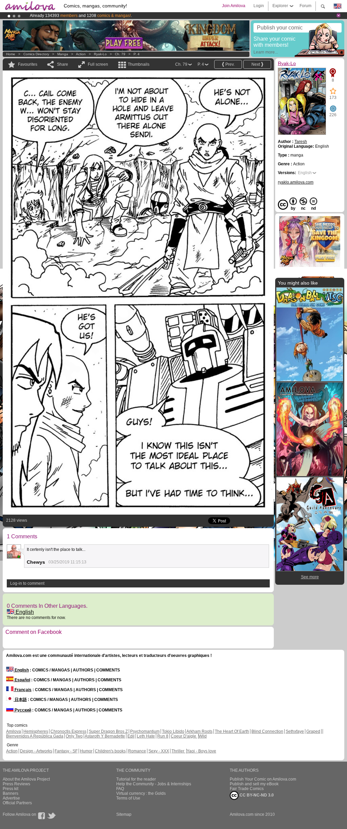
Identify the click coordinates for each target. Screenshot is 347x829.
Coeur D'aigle (184, 736)
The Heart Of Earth (232, 731)
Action (81, 54)
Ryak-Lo (100, 54)
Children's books (110, 751)
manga (62, 54)
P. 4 (137, 54)
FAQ (120, 788)
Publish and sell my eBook (254, 784)
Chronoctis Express (68, 731)
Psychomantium (145, 731)
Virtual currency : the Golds (141, 793)
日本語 (20, 699)
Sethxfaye (295, 731)
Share (62, 64)
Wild (203, 736)
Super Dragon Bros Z (108, 731)
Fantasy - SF (66, 751)
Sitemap (123, 814)
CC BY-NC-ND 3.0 (256, 795)
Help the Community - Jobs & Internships (153, 784)
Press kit (10, 788)
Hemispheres (35, 731)
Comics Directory (36, 54)
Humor (86, 751)
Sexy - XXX (158, 751)
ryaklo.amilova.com (295, 182)
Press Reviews (16, 784)
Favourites (27, 64)
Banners (10, 793)
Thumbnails (138, 64)
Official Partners (17, 803)
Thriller (178, 751)
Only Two (74, 736)
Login (258, 5)
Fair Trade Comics (247, 788)
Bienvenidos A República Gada (34, 736)
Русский (22, 710)
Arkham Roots (199, 731)
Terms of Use (128, 798)
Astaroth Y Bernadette (105, 736)
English (24, 612)
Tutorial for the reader (136, 779)
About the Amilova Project (26, 779)
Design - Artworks (36, 751)
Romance (137, 751)
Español (22, 680)
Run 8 (162, 736)
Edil (131, 736)
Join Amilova (233, 5)
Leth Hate (146, 736)
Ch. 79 (120, 54)
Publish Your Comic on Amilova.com (263, 779)
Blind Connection (267, 731)
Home (10, 54)
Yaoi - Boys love (201, 751)
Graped (313, 731)
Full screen (98, 64)
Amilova (13, 731)
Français (23, 689)
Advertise (11, 798)
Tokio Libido (173, 731)
